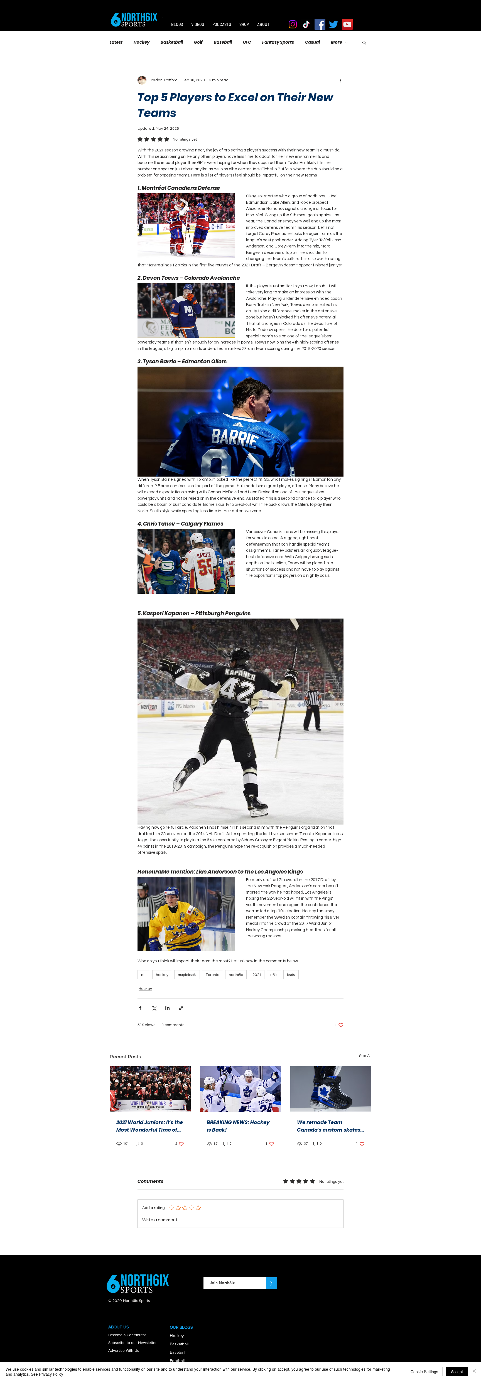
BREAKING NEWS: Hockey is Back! (238, 1126)
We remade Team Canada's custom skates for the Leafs (328, 1126)
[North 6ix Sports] (320, 24)
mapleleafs (187, 974)
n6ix (274, 974)
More (336, 42)
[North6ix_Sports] (306, 24)
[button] (364, 42)
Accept (457, 1371)
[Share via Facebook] (140, 1007)
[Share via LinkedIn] (167, 1007)
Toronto (212, 974)
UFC (247, 42)
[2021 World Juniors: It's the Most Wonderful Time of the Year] (150, 1089)
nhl (143, 974)
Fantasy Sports (278, 42)
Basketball (172, 42)
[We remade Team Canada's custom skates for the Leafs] (330, 1089)
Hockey (141, 42)
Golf (198, 42)
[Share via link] (181, 1007)
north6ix (236, 974)
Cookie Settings (424, 1371)
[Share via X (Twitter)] (153, 1007)
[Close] (474, 1372)
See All (365, 1056)
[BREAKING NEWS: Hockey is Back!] (240, 1089)
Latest (116, 42)
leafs (291, 974)
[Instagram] (292, 24)
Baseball (223, 42)
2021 (256, 974)
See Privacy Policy (47, 1374)
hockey (162, 974)
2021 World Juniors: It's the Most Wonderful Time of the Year (149, 1126)
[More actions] (340, 80)
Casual (312, 42)
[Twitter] (333, 24)
